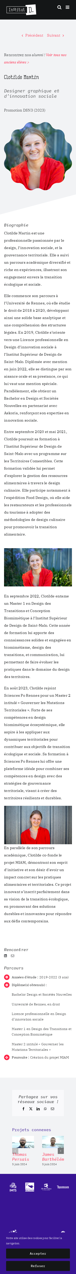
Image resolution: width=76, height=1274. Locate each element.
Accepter (38, 1253)
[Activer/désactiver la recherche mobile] (59, 7)
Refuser (38, 1266)
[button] (15, 1151)
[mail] (12, 955)
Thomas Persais (20, 1157)
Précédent (34, 35)
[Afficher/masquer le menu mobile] (68, 7)
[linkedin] (5, 955)
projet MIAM (59, 1057)
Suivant (53, 35)
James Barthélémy (54, 1157)
